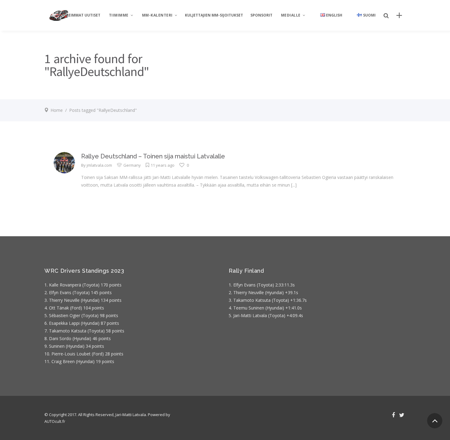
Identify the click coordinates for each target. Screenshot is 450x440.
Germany (132, 165)
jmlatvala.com (99, 165)
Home (57, 110)
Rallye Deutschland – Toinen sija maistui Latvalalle (153, 156)
